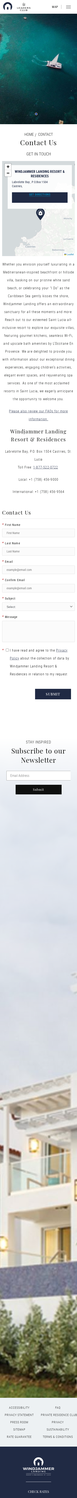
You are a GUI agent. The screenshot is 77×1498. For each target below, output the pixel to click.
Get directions (39, 194)
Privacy (58, 1422)
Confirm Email (13, 580)
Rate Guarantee (19, 1436)
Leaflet (70, 254)
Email (7, 561)
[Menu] (68, 7)
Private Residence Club (58, 1414)
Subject (8, 598)
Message (10, 617)
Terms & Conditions (58, 1436)
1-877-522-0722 (45, 467)
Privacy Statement (19, 1414)
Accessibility (19, 1407)
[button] (40, 214)
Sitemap (19, 1429)
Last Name (11, 543)
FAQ (58, 1407)
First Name (11, 525)
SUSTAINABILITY (58, 1429)
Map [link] (55, 7)
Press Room (19, 1422)
